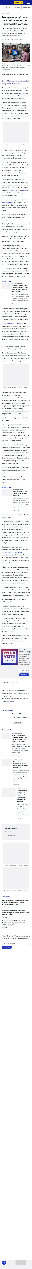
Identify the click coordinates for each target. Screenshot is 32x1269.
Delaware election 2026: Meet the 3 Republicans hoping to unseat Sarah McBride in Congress (13, 923)
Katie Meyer (10, 39)
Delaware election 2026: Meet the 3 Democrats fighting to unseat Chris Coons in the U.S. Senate (15, 913)
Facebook (10, 682)
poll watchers (23, 93)
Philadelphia (26, 7)
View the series (17, 722)
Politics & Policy (7, 7)
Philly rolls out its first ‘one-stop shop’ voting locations (20, 493)
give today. (10, 701)
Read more (8, 831)
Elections (17, 7)
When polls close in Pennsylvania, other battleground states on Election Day (20, 765)
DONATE (19, 3)
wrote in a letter (20, 116)
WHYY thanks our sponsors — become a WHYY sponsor (16, 144)
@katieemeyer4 (11, 835)
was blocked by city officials (18, 190)
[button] (4, 1263)
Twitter (13, 682)
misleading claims (14, 165)
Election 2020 (6, 13)
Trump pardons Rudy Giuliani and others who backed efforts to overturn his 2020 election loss (20, 738)
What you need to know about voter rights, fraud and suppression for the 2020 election (20, 288)
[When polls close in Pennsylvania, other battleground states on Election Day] (7, 765)
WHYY (6, 3)
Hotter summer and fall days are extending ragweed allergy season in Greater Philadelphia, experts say (15, 902)
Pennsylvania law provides (11, 323)
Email (17, 682)
